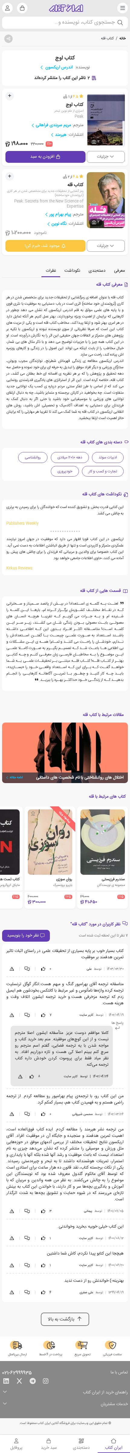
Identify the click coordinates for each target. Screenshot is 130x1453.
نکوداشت (72, 270)
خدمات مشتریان (114, 1404)
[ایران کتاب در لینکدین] (6, 1382)
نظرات (51, 270)
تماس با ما (119, 1372)
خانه (122, 38)
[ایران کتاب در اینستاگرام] (46, 1382)
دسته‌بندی (97, 270)
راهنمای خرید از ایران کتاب (105, 1392)
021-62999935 (17, 1373)
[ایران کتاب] (66, 8)
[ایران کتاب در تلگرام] (33, 1382)
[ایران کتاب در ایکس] (19, 1382)
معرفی (119, 270)
